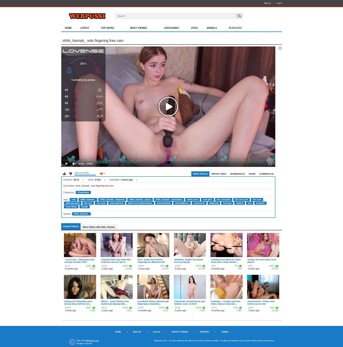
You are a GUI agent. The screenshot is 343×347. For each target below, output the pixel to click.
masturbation (163, 203)
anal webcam (116, 203)
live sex (88, 203)
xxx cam (101, 203)
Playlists (235, 28)
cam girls (207, 199)
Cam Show (71, 206)
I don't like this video (70, 173)
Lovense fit (199, 203)
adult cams (192, 199)
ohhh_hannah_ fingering (112, 199)
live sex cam (241, 199)
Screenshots (237, 174)
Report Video (219, 174)
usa (250, 203)
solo (73, 199)
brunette (260, 203)
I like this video (64, 173)
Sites (194, 28)
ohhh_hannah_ (87, 199)
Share (252, 174)
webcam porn (72, 203)
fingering (213, 203)
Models (212, 28)
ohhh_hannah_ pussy (140, 199)
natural (239, 203)
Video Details (200, 174)
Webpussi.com (92, 340)
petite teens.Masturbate (140, 203)
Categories (171, 28)
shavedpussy (182, 203)
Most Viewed (138, 28)
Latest (84, 28)
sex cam (257, 199)
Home (68, 28)
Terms (224, 332)
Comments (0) (266, 174)
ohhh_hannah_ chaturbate (169, 199)
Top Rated (107, 28)
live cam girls (223, 199)
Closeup (227, 203)
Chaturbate (83, 192)
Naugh (84, 206)
